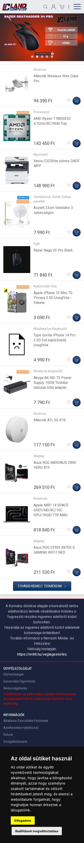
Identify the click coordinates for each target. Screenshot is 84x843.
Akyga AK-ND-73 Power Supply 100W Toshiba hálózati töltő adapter (52, 383)
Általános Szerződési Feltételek (25, 721)
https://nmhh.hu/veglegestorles (42, 654)
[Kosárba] (77, 101)
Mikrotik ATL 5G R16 (50, 420)
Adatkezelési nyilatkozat (20, 727)
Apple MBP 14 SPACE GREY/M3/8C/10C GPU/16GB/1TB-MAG (51, 510)
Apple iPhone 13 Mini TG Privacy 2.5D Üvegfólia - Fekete (53, 298)
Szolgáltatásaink (15, 741)
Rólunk (8, 734)
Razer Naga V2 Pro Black (53, 250)
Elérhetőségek (13, 674)
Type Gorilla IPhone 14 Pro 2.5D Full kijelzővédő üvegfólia (54, 340)
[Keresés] (45, 6)
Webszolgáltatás (15, 688)
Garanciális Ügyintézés (19, 681)
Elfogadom (22, 820)
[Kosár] (61, 7)
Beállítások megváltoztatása (36, 831)
